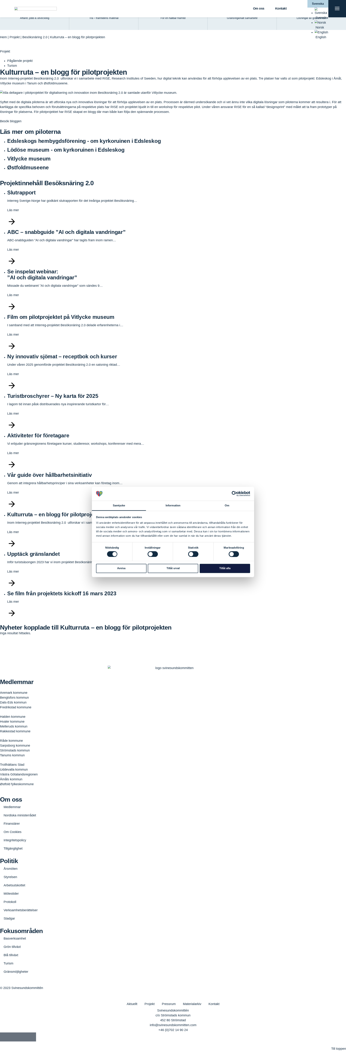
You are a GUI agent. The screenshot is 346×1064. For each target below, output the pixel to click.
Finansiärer (12, 823)
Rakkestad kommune (15, 731)
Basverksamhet (15, 938)
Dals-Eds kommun (13, 702)
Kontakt (281, 8)
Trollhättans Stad (12, 764)
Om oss (258, 8)
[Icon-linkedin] (13, 1036)
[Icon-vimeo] (22, 1036)
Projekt (15, 37)
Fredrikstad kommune (15, 707)
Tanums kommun (12, 755)
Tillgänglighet (13, 848)
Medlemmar (12, 807)
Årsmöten (10, 868)
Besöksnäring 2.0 (34, 37)
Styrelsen (10, 877)
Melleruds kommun (13, 726)
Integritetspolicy (15, 840)
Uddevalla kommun (14, 769)
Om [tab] (227, 505)
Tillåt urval (173, 568)
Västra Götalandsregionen (19, 774)
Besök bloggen (10, 121)
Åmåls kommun (11, 779)
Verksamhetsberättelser (21, 910)
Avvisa (121, 568)
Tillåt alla (224, 568)
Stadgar (9, 918)
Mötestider (11, 893)
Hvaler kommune (12, 721)
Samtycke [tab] (119, 505)
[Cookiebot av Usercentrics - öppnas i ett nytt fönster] (234, 493)
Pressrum (169, 1004)
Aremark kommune (13, 692)
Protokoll (10, 902)
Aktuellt (132, 1004)
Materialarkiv (192, 1004)
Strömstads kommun (15, 750)
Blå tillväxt (11, 955)
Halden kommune (12, 716)
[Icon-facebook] (4, 1036)
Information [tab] (173, 505)
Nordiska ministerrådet (20, 815)
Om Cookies (12, 832)
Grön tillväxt (12, 947)
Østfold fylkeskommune (17, 784)
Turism (8, 963)
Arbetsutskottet (14, 885)
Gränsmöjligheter (16, 971)
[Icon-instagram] (31, 1036)
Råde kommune (11, 740)
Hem (3, 37)
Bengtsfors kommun (14, 697)
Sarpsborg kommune (15, 745)
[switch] (153, 554)
